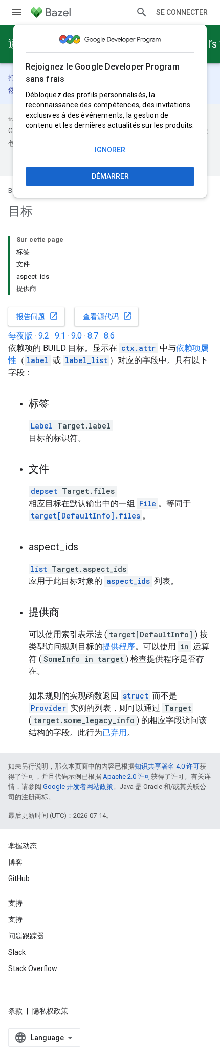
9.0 (76, 336)
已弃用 (114, 732)
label (38, 360)
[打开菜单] (16, 12)
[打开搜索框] (142, 12)
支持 (15, 919)
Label (42, 426)
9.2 (43, 336)
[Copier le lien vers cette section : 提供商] (69, 613)
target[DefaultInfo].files (85, 516)
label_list (86, 360)
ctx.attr (138, 348)
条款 (15, 1011)
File (147, 503)
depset (44, 491)
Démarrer (110, 176)
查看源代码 (107, 316)
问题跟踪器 (26, 936)
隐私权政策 (50, 1011)
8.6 (109, 336)
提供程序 (118, 646)
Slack (17, 952)
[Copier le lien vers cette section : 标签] (59, 404)
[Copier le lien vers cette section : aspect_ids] (88, 548)
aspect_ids (128, 581)
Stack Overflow (32, 968)
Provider (48, 708)
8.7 (92, 336)
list (39, 569)
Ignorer (110, 150)
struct (135, 696)
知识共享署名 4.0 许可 (167, 766)
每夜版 (20, 336)
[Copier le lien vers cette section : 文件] (59, 470)
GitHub (19, 878)
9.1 (60, 336)
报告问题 (37, 316)
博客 (15, 862)
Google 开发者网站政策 (78, 787)
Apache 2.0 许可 (127, 776)
